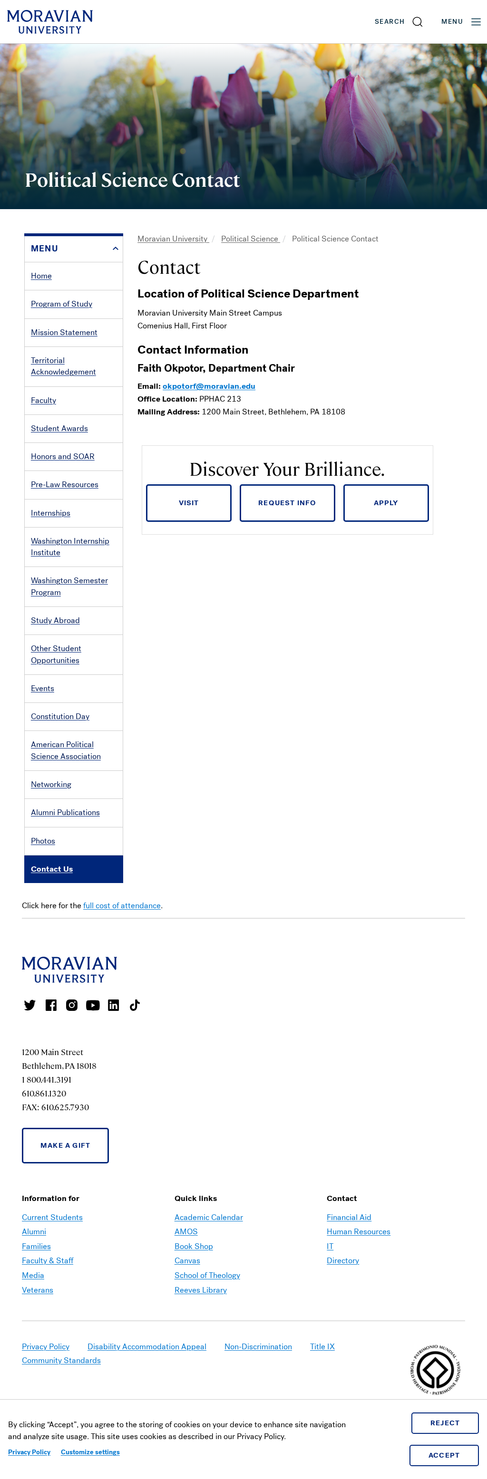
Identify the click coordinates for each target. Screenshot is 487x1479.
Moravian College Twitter (30, 1005)
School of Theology (207, 1275)
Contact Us (52, 869)
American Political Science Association (66, 750)
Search (390, 21)
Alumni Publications (65, 812)
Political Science (250, 238)
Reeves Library (201, 1290)
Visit (189, 503)
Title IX (322, 1346)
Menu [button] (452, 21)
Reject (445, 1423)
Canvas (187, 1260)
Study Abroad (55, 620)
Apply (386, 503)
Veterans (37, 1290)
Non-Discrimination (258, 1346)
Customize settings (90, 1452)
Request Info (287, 503)
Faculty (43, 400)
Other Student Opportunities (56, 654)
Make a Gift (65, 1145)
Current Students (52, 1217)
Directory (343, 1260)
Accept (444, 1455)
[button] (399, 21)
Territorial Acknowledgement (63, 366)
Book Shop (194, 1246)
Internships (50, 513)
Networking (51, 784)
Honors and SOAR (63, 456)
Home (41, 275)
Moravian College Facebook (51, 1005)
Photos (43, 841)
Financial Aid (349, 1217)
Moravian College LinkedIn (114, 1005)
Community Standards (61, 1360)
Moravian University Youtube (93, 1005)
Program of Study (61, 303)
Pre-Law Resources (64, 484)
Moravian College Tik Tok (134, 1005)
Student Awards (59, 428)
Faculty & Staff (47, 1260)
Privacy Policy (29, 1452)
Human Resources (358, 1231)
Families (36, 1246)
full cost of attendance (122, 905)
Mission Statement (64, 332)
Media (33, 1275)
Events (42, 688)
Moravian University (173, 238)
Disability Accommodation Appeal (147, 1346)
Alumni (34, 1231)
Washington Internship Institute (70, 547)
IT (330, 1246)
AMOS (186, 1231)
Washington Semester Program (69, 586)
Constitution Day (60, 716)
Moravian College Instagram (72, 1005)
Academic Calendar (209, 1217)
